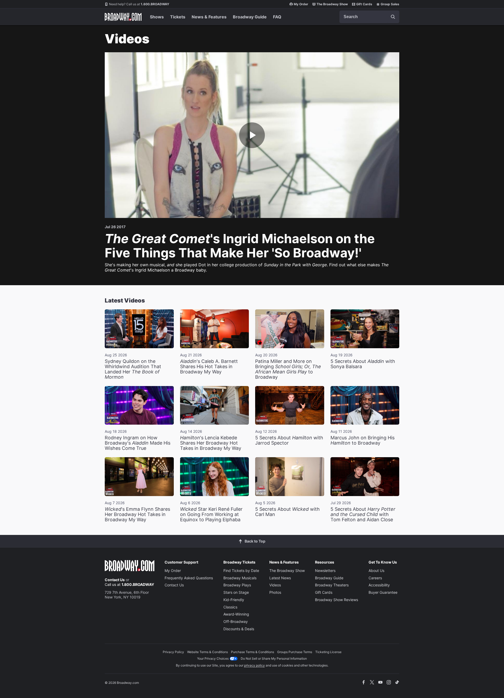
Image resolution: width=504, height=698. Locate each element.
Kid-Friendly (233, 599)
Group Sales (390, 4)
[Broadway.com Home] (123, 17)
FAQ (277, 17)
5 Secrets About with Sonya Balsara (362, 363)
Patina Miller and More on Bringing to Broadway (288, 369)
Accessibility (379, 585)
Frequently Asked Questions (189, 578)
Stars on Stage (236, 592)
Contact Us (115, 579)
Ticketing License (328, 652)
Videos (275, 585)
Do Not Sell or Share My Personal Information (274, 658)
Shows (157, 17)
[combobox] (369, 17)
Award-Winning (236, 614)
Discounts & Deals (238, 629)
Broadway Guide (250, 17)
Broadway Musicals (239, 578)
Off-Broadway (235, 621)
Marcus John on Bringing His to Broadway (362, 440)
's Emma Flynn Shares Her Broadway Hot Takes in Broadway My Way (137, 514)
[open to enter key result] (393, 17)
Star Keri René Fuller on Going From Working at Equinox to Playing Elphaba (211, 514)
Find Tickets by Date (241, 570)
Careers (375, 578)
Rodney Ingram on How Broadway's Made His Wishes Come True (137, 443)
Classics (230, 607)
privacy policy (254, 665)
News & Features (209, 17)
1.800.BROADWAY (139, 4)
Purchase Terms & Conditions (252, 652)
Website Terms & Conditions (207, 652)
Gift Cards (364, 4)
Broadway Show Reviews (336, 599)
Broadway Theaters (332, 585)
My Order (301, 4)
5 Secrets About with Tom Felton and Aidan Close (362, 514)
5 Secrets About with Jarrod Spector (289, 440)
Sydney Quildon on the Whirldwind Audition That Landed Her (133, 369)
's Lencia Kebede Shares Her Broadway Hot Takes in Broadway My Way (210, 443)
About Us (376, 570)
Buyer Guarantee (383, 592)
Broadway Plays (237, 585)
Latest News (280, 578)
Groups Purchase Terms (294, 652)
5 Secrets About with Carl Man (287, 511)
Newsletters (325, 570)
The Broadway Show (332, 4)
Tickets (177, 17)
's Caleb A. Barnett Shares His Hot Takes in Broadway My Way (209, 366)
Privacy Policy (173, 652)
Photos (275, 592)
